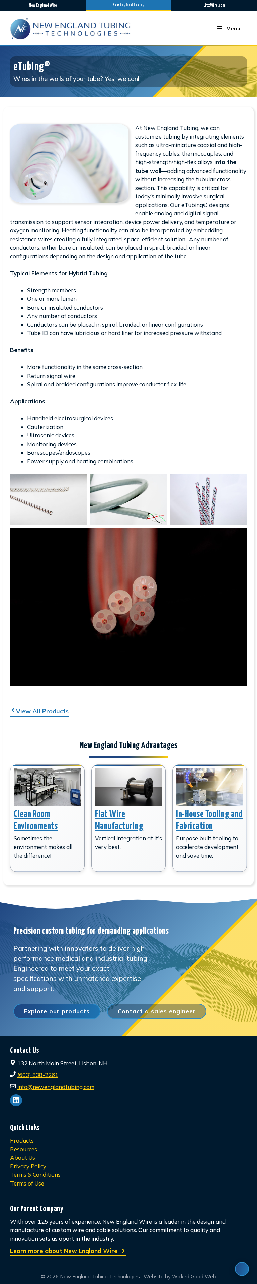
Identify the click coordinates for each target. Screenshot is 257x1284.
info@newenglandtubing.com (55, 1086)
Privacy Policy (28, 1166)
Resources (23, 1149)
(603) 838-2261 (37, 1074)
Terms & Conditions (35, 1174)
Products (22, 1140)
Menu (233, 28)
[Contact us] (242, 1269)
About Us (22, 1157)
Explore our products (57, 1011)
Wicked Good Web (194, 1276)
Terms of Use (27, 1183)
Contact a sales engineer (157, 1011)
